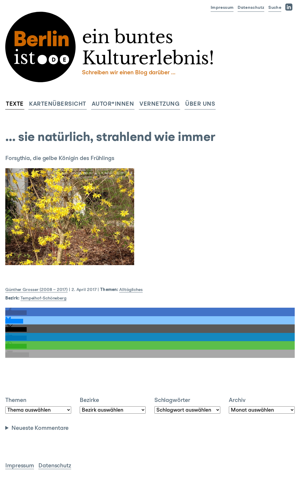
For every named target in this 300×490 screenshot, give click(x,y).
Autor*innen (113, 104)
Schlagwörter (172, 400)
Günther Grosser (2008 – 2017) (36, 290)
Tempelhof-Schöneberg (44, 298)
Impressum (222, 8)
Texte (15, 104)
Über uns (200, 104)
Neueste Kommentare (40, 428)
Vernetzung (159, 104)
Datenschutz (251, 8)
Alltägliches (131, 290)
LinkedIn (290, 7)
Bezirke (89, 400)
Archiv (237, 400)
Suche (274, 8)
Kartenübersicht (57, 104)
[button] (16, 312)
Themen (15, 400)
